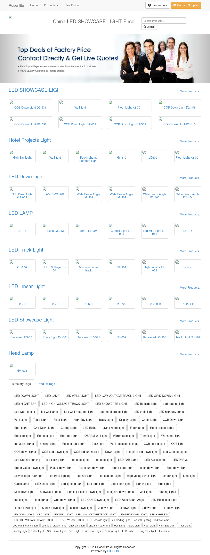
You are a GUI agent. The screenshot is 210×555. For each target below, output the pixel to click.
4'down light (128, 508)
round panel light (122, 468)
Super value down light (29, 468)
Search (150, 26)
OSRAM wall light (95, 436)
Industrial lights (24, 444)
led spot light (104, 460)
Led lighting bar (71, 484)
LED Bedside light (145, 404)
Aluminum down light (92, 468)
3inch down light (149, 468)
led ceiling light (55, 460)
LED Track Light (26, 249)
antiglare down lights (120, 492)
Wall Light (20, 420)
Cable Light (149, 420)
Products (50, 5)
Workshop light (170, 436)
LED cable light (45, 484)
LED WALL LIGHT (77, 396)
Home (34, 5)
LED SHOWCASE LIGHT (36, 89)
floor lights (41, 500)
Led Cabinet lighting (27, 460)
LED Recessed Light (164, 500)
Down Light (112, 452)
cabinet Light (85, 476)
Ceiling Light (69, 428)
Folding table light (73, 444)
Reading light (45, 436)
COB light (177, 444)
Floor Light (60, 420)
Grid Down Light (44, 428)
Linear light (170, 476)
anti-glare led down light (141, 452)
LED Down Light (26, 176)
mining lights (48, 444)
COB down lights (25, 452)
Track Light (106, 420)
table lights (21, 500)
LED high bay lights (171, 412)
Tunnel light (147, 436)
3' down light (106, 508)
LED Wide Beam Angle (130, 500)
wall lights (146, 492)
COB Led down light (55, 452)
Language (158, 5)
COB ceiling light (154, 444)
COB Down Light (173, 420)
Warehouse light (123, 436)
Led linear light (120, 484)
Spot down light (176, 468)
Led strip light (96, 484)
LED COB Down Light (95, 500)
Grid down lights (64, 500)
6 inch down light (53, 508)
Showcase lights (50, 492)
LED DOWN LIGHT (26, 396)
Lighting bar (143, 484)
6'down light (149, 508)
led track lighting (60, 476)
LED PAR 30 (180, 460)
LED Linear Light (27, 286)
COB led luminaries (86, 452)
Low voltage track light (28, 476)
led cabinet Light (110, 476)
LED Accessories (155, 460)
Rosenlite (16, 5)
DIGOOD (113, 551)
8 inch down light (81, 508)
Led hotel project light (114, 412)
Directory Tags (21, 384)
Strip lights (164, 484)
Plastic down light (61, 468)
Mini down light (24, 492)
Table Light (40, 420)
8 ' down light (171, 508)
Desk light (97, 444)
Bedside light (22, 436)
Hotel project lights (162, 428)
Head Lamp (21, 352)
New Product (73, 5)
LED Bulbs (89, 428)
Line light (189, 476)
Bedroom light (69, 436)
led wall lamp (49, 412)
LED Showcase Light (31, 319)
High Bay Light (83, 420)
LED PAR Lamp (128, 460)
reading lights (167, 492)
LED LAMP (21, 212)
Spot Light (20, 428)
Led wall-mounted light (79, 412)
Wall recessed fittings (124, 444)
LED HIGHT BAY (25, 404)
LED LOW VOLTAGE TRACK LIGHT (118, 396)
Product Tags (46, 384)
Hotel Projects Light (30, 139)
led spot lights (80, 460)
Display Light (127, 420)
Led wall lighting (24, 412)
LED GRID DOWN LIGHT (164, 396)
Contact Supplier (187, 5)
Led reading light (174, 404)
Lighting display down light (84, 492)
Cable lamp (21, 484)
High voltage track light (141, 476)
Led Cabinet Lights (175, 452)
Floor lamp (137, 428)
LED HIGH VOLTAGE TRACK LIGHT (65, 404)
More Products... (190, 91)
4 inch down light (25, 508)
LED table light (143, 412)
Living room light (113, 428)
